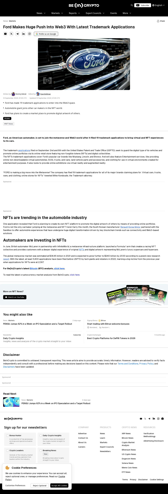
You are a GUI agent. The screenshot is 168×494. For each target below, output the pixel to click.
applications (24, 150)
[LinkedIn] (23, 34)
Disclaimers (9, 366)
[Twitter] (11, 34)
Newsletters (105, 451)
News (5, 21)
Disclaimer (143, 479)
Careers (81, 447)
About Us (82, 442)
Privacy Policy (146, 363)
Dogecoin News (129, 458)
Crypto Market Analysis (128, 444)
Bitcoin (34, 268)
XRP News (126, 433)
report (6, 259)
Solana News (127, 463)
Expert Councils (107, 447)
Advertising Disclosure (154, 441)
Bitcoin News (127, 438)
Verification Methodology (149, 435)
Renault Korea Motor (130, 227)
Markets (12, 21)
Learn (102, 438)
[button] (20, 439)
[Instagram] (29, 34)
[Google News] (162, 418)
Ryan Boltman (45, 94)
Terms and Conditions (128, 363)
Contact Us (83, 438)
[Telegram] (17, 34)
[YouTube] (5, 34)
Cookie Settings (157, 479)
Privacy (133, 479)
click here (75, 274)
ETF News (126, 472)
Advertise (82, 433)
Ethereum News (129, 449)
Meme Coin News (129, 467)
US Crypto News (129, 454)
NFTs (81, 249)
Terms (125, 479)
